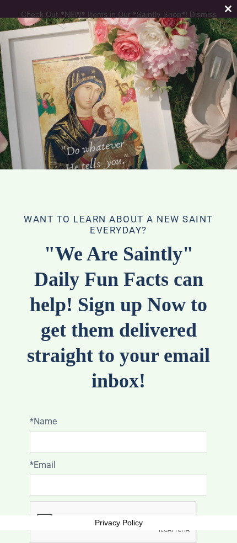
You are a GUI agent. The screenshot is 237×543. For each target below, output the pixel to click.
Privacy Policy (119, 522)
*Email (43, 465)
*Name (43, 421)
